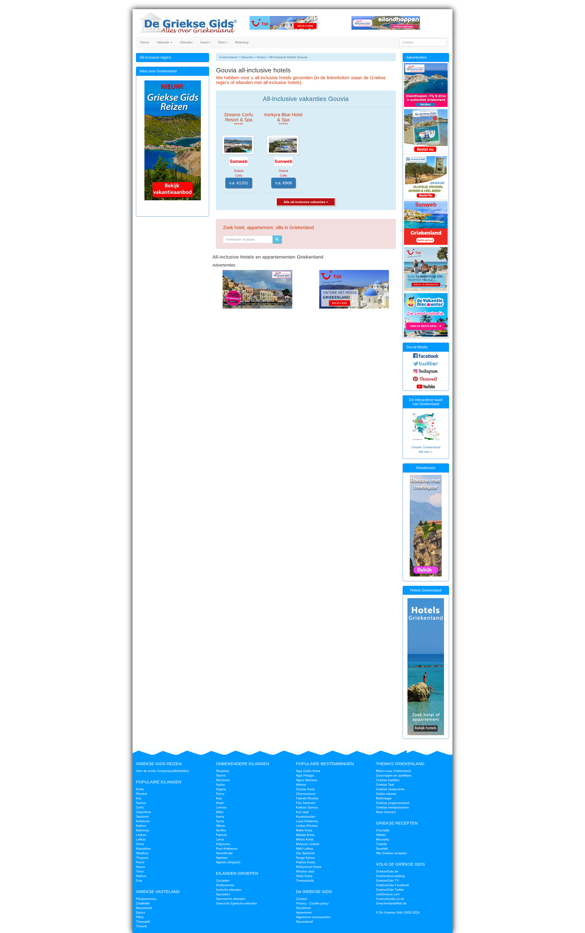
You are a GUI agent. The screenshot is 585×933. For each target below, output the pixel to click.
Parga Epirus (305, 857)
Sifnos (220, 825)
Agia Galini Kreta (308, 771)
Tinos (140, 871)
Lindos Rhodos (307, 825)
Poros (220, 794)
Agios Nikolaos (306, 780)
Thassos (142, 857)
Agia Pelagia (305, 775)
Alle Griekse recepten (391, 853)
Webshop (241, 42)
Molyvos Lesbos (307, 844)
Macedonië (144, 908)
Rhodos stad (305, 871)
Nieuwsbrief (304, 921)
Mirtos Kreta (305, 839)
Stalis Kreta (304, 876)
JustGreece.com (388, 894)
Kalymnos (223, 844)
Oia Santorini (305, 853)
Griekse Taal (385, 784)
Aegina (221, 789)
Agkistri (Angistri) (228, 862)
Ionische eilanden (228, 889)
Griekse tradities (387, 780)
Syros (220, 821)
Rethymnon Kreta (308, 867)
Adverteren (304, 912)
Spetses (222, 857)
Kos (138, 798)
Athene (301, 784)
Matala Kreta (305, 835)
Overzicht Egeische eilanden (236, 903)
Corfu (140, 807)
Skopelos (222, 771)
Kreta (140, 789)
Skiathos (142, 853)
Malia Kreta (304, 830)
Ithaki (220, 803)
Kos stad (302, 812)
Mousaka (382, 839)
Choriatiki (382, 830)
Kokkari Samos (307, 807)
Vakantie (163, 42)
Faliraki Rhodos (307, 798)
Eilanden (186, 42)
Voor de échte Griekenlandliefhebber (162, 771)
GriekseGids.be (387, 871)
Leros (220, 839)
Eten (221, 42)
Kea (219, 798)
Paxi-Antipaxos (226, 848)
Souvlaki (382, 848)
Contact (301, 899)
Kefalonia (142, 821)
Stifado (381, 835)
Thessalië (143, 921)
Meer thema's (386, 812)
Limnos (221, 807)
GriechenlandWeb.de (391, 903)
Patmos (221, 835)
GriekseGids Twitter (390, 889)
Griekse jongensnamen (393, 803)
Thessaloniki (305, 880)
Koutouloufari (305, 816)
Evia (139, 880)
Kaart (203, 42)
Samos (141, 803)
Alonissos (223, 780)
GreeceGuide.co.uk (390, 899)
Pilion (140, 917)
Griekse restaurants (390, 789)
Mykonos (142, 830)
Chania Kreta (305, 789)
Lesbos (141, 835)
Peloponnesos (146, 899)
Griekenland (228, 57)
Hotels (261, 57)
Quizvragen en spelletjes (394, 775)
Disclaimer (303, 908)
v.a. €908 (283, 183)
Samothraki (224, 853)
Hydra (220, 784)
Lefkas (141, 839)
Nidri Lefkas (304, 848)
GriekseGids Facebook (392, 885)
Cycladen (222, 880)
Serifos (221, 830)
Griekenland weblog (390, 876)
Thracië (141, 926)
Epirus (140, 912)
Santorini (142, 816)
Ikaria (220, 816)
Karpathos (143, 848)
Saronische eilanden (230, 899)
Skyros (221, 775)
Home (144, 42)
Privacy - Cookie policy (312, 903)
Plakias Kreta (305, 862)
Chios (140, 844)
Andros (141, 876)
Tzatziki (381, 844)
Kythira (141, 825)
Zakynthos (143, 812)
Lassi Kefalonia (307, 821)
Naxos (140, 867)
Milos (219, 812)
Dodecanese (225, 885)
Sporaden (223, 894)
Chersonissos (306, 794)
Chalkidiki (143, 903)
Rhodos (141, 794)
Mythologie (384, 798)
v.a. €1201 (238, 183)
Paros (140, 862)
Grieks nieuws (386, 794)
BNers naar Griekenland (393, 771)
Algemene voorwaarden (313, 917)
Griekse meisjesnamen (392, 807)
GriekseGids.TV (387, 880)
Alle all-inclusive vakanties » (306, 202)
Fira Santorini (305, 803)
